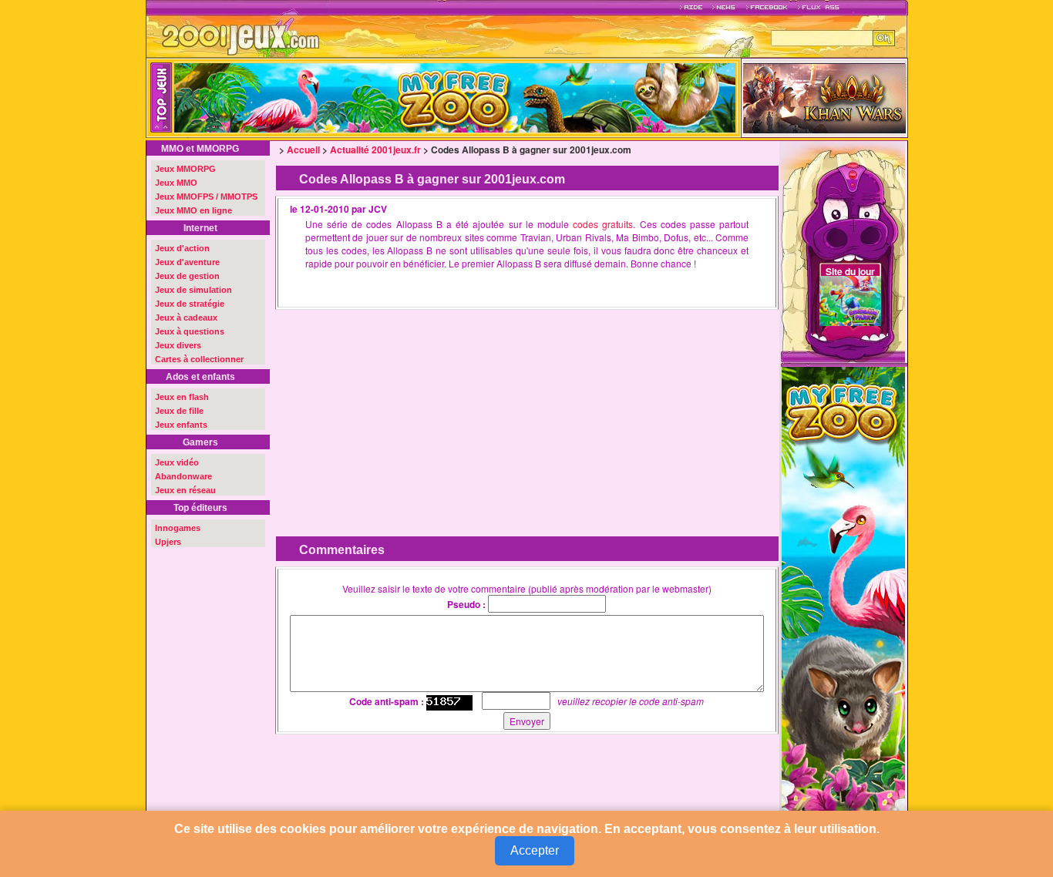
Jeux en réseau (185, 490)
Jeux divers (178, 345)
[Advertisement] (402, 411)
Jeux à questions (189, 331)
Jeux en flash (182, 397)
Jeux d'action (182, 248)
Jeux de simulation (193, 289)
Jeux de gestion (187, 276)
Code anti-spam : (386, 701)
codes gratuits (603, 223)
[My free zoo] (843, 596)
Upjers (168, 541)
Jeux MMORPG (185, 168)
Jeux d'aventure (187, 262)
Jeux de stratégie (189, 303)
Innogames (177, 528)
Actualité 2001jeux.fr (375, 149)
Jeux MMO (176, 182)
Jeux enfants (181, 424)
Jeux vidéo (177, 462)
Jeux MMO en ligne (193, 210)
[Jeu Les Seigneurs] (824, 96)
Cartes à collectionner (199, 359)
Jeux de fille (179, 410)
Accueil (303, 149)
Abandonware (183, 476)
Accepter (534, 850)
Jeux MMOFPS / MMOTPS (206, 196)
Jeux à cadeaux (186, 317)
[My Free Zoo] (541, 98)
